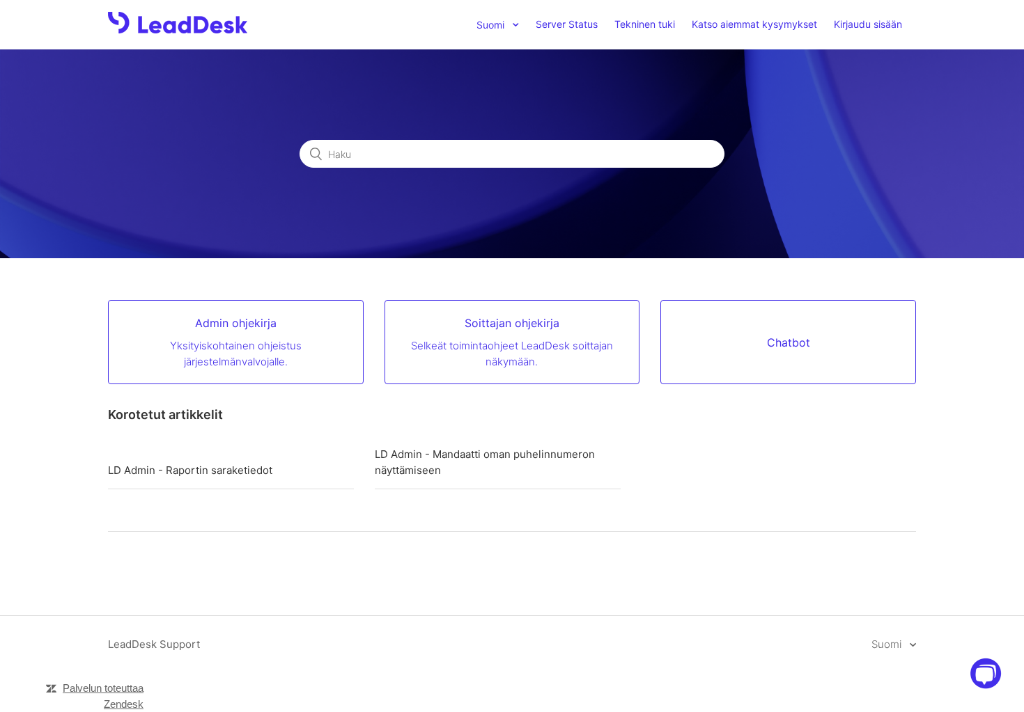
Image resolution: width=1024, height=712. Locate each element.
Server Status (567, 24)
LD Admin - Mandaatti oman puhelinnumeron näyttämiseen (485, 462)
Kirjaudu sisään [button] (868, 24)
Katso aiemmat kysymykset (754, 24)
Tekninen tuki (644, 24)
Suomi (887, 644)
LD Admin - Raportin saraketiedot (190, 470)
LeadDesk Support (154, 644)
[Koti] (177, 29)
